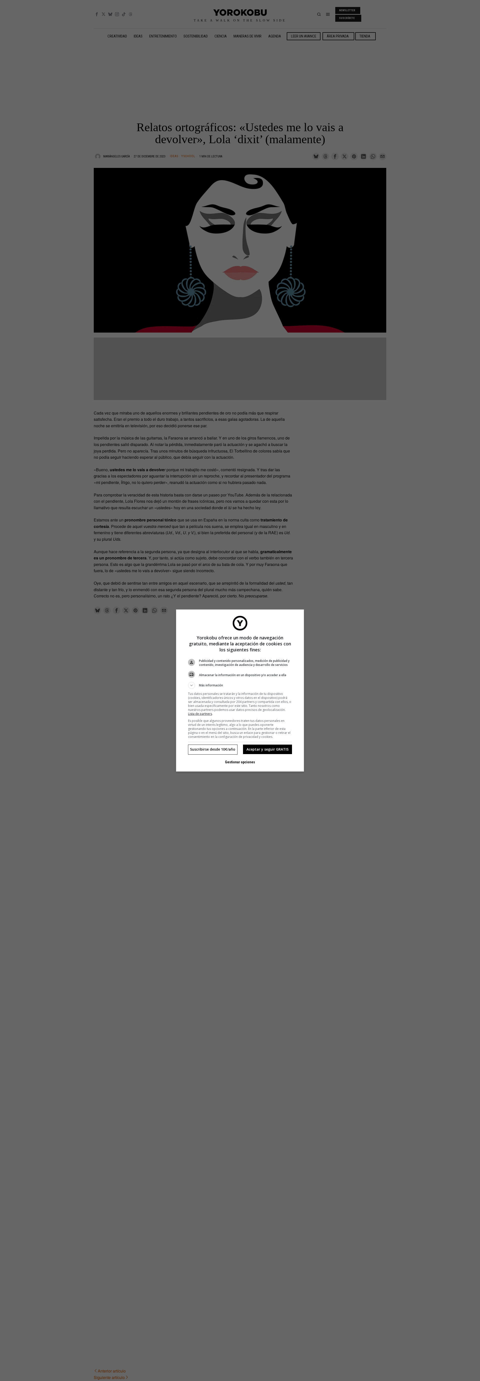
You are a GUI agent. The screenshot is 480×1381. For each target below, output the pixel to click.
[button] (240, 685)
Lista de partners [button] (200, 714)
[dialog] (240, 690)
